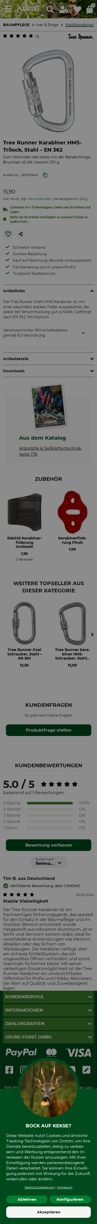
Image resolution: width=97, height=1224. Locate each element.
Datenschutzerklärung (39, 1187)
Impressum (64, 1187)
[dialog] (48, 612)
